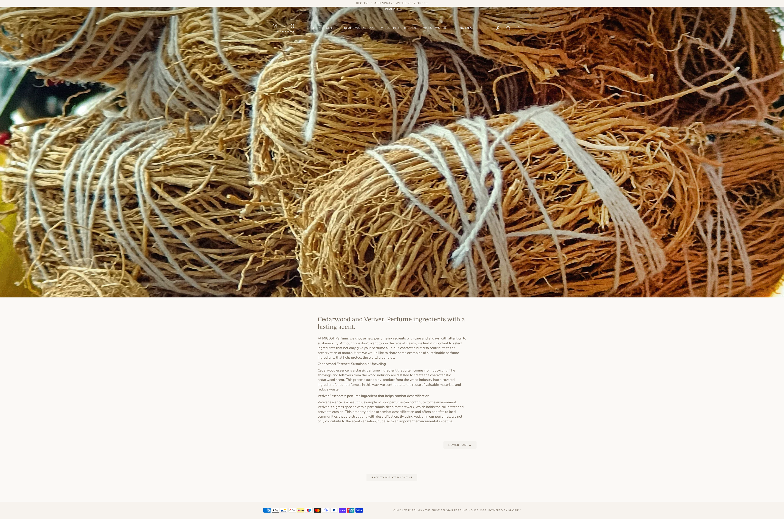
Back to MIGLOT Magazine (391, 477)
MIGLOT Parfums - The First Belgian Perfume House (437, 510)
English (391, 9)
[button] (315, 28)
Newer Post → (459, 445)
